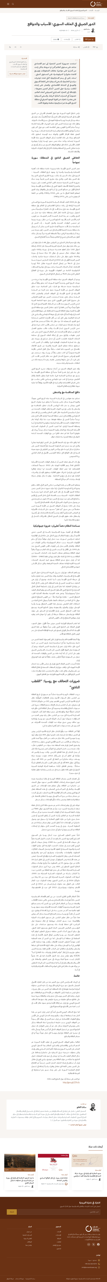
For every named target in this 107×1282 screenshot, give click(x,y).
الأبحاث (91, 10)
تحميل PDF (88, 39)
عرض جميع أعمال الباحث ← (77, 1125)
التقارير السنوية (28, 1238)
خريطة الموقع (10, 1279)
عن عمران (29, 1232)
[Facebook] (98, 1244)
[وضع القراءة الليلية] (10, 47)
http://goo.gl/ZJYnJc (71, 1082)
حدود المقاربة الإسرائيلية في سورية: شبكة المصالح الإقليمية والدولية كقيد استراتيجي (87, 1174)
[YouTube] (89, 1244)
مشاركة (75, 47)
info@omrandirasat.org (89, 1267)
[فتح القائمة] (8, 4)
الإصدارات (58, 1235)
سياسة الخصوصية (30, 1279)
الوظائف (29, 1242)
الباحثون (59, 1249)
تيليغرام (55, 39)
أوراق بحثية (91, 18)
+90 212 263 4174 (91, 1264)
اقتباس (76, 39)
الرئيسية (97, 10)
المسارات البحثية (27, 1235)
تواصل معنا (28, 1245)
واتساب (66, 39)
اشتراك (12, 1212)
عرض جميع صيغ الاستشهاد (17, 74)
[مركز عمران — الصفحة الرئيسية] (96, 3)
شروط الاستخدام (19, 1279)
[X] (93, 1244)
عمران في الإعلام (57, 1245)
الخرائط (59, 1238)
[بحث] (13, 4)
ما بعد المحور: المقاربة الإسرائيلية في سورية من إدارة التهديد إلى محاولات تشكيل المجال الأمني (20, 1180)
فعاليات (59, 1242)
